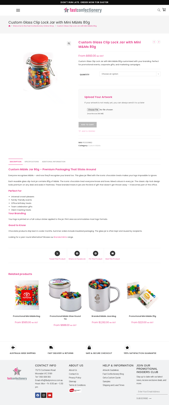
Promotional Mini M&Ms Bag (26, 316)
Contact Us (74, 374)
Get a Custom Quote (112, 377)
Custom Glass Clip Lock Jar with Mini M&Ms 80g (77, 26)
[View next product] (159, 42)
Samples (106, 381)
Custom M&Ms (94, 145)
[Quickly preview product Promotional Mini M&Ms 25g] (158, 282)
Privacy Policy (75, 377)
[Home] (9, 26)
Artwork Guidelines (111, 370)
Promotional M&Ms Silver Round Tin (65, 317)
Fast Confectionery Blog (113, 374)
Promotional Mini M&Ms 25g (142, 316)
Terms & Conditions (77, 385)
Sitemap (72, 381)
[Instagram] (43, 395)
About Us (73, 370)
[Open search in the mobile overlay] (160, 10)
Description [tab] (15, 162)
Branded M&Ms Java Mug (104, 316)
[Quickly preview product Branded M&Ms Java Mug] (119, 282)
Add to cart (87, 124)
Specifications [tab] (32, 162)
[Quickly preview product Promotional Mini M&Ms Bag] (42, 282)
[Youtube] (49, 395)
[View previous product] (154, 42)
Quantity (84, 74)
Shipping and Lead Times (113, 385)
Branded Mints (60, 237)
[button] (69, 43)
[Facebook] (37, 395)
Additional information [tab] (53, 162)
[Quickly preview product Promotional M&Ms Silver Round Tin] (81, 282)
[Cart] (164, 9)
